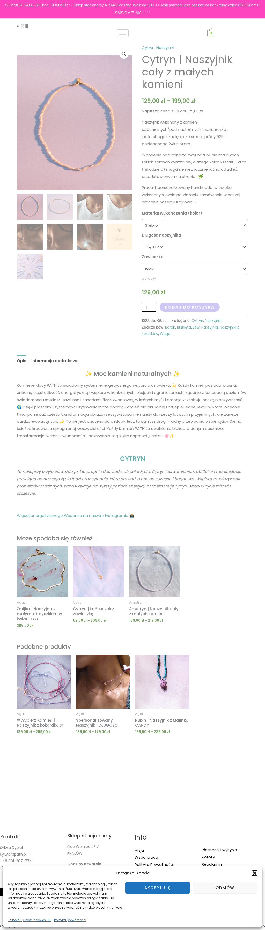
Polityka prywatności (70, 920)
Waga (165, 333)
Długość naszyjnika (161, 235)
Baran (170, 327)
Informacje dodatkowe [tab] (55, 360)
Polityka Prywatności (154, 864)
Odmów (225, 887)
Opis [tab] (21, 360)
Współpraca (146, 857)
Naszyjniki (165, 47)
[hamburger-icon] (123, 33)
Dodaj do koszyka (190, 307)
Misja (139, 850)
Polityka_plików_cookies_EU (29, 920)
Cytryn (148, 47)
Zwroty (208, 857)
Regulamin (212, 864)
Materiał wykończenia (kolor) (172, 213)
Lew (196, 327)
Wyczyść (149, 279)
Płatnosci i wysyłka (219, 849)
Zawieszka (153, 257)
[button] (254, 873)
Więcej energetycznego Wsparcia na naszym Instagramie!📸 (75, 515)
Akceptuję (157, 887)
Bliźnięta (184, 327)
